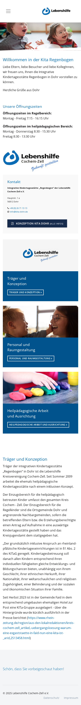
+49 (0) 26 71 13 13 (18, 208)
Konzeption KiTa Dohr (39, 223)
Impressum (71, 698)
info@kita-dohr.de (19, 211)
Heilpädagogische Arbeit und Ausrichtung (37, 424)
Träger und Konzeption (24, 292)
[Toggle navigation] (8, 11)
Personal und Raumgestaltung (30, 358)
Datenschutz (51, 698)
